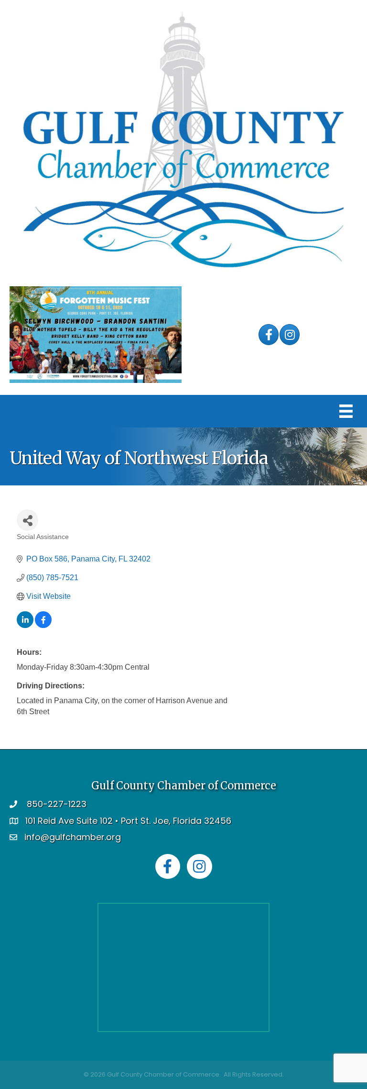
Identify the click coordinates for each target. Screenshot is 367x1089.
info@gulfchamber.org (72, 837)
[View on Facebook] (43, 625)
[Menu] (346, 411)
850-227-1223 (56, 804)
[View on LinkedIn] (25, 625)
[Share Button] (27, 520)
